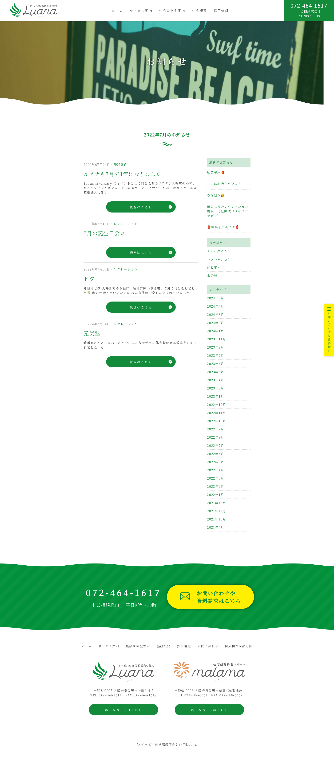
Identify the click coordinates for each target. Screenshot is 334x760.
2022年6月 (215, 453)
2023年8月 (215, 347)
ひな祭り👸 (216, 195)
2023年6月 (215, 363)
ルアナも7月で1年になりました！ (125, 174)
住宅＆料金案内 (172, 10)
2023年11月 (216, 339)
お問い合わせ (208, 646)
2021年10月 (216, 519)
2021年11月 (216, 511)
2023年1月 (215, 396)
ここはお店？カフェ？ (224, 183)
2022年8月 (215, 437)
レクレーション (126, 223)
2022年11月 (216, 412)
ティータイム (217, 251)
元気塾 (92, 333)
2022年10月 (216, 421)
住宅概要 (199, 10)
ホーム (117, 10)
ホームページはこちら (123, 709)
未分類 (212, 275)
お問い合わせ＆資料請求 (329, 332)
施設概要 (163, 646)
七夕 (89, 279)
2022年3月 (215, 478)
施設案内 (121, 164)
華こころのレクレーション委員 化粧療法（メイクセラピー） (227, 211)
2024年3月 (215, 314)
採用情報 (221, 10)
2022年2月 (215, 486)
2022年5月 (215, 462)
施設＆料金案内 (138, 646)
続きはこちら (141, 207)
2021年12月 (216, 502)
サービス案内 (141, 10)
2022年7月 (215, 445)
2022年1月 (215, 494)
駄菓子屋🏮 (216, 172)
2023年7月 (215, 355)
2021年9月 (215, 527)
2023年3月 (215, 388)
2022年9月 (215, 429)
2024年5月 (215, 298)
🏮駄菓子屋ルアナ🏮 (223, 227)
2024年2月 (215, 322)
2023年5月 (215, 371)
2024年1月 (215, 331)
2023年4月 (215, 380)
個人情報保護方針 (238, 646)
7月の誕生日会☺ (105, 233)
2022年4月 (215, 470)
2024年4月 (215, 306)
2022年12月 (216, 404)
